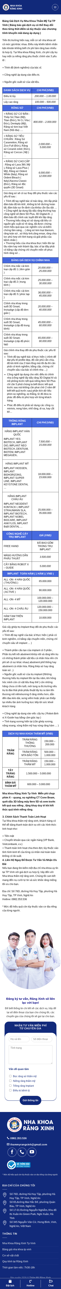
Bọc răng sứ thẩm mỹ (25, 1076)
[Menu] (55, 7)
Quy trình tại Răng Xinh (15, 1261)
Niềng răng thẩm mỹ (24, 1081)
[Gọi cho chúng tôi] (22, 1152)
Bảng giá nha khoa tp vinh (16, 1249)
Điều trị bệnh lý (21, 1090)
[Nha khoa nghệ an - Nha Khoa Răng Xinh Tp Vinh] (25, 7)
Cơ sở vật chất (10, 1255)
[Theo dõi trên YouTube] (31, 1152)
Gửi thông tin (30, 1100)
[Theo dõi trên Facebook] (12, 1152)
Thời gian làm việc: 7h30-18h (18, 1267)
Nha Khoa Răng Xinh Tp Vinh (19, 1243)
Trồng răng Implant (23, 1085)
